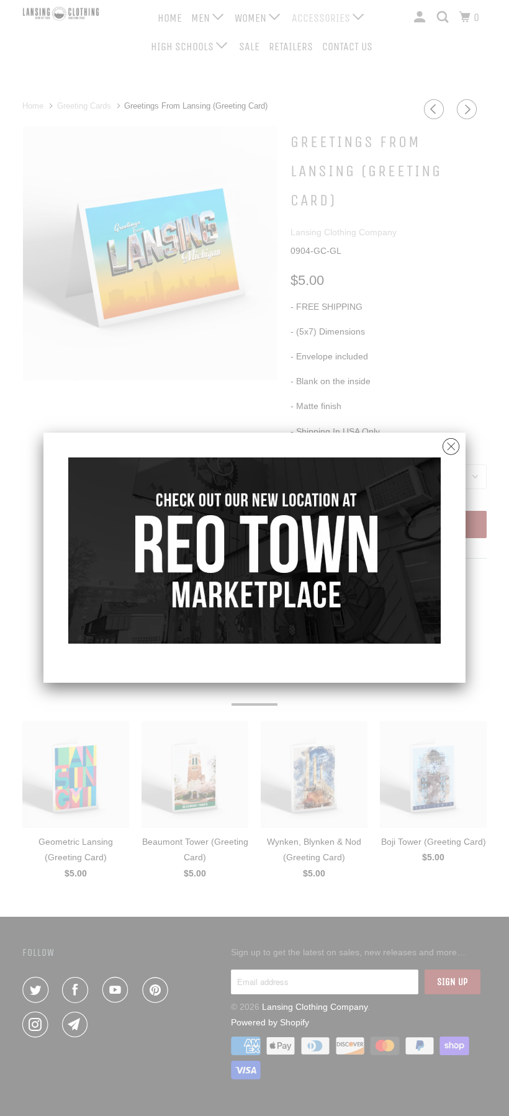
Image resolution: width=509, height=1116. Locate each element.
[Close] (451, 443)
